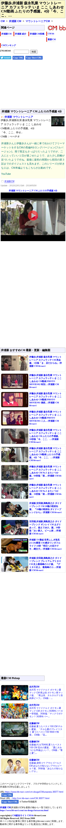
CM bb (51, 33)
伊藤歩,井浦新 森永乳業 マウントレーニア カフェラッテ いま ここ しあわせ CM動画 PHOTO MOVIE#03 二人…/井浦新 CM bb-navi (45, 417)
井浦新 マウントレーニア (19, 116)
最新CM (52, 39)
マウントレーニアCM (38, 21)
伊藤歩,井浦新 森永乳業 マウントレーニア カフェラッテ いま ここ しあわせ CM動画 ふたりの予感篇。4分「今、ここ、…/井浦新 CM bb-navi (45, 454)
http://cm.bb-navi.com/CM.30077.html (30, 798)
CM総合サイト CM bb (23, 815)
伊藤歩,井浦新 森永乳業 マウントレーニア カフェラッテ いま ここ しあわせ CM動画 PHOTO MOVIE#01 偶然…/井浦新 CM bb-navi (45, 399)
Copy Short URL (34, 57)
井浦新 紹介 (20, 34)
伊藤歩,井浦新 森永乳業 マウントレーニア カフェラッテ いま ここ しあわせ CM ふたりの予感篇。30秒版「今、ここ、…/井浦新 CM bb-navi (45, 436)
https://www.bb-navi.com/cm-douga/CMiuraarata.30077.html (34, 792)
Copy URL (18, 57)
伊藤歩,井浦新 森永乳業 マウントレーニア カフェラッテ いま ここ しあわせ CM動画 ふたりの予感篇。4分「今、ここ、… (32, 9)
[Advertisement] (33, 86)
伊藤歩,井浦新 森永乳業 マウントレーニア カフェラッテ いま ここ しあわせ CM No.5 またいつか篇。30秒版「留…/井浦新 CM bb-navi (45, 491)
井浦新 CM (15, 21)
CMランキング (8, 45)
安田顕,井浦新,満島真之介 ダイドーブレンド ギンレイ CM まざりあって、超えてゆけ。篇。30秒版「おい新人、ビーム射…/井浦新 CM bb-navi (45, 527)
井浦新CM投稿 (37, 34)
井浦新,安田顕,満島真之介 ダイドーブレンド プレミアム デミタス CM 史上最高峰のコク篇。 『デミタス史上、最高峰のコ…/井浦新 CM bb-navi (45, 564)
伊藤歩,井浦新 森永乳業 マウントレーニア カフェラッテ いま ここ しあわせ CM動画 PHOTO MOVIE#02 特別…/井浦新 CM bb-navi (45, 381)
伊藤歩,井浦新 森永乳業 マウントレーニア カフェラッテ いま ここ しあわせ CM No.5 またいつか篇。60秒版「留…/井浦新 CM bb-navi (45, 472)
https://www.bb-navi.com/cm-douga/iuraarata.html (24, 810)
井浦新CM (6, 34)
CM (3, 21)
